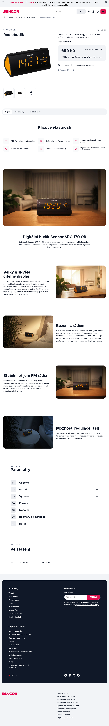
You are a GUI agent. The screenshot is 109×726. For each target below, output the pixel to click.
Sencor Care (14, 645)
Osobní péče (14, 600)
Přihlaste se (29, 2)
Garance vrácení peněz (66, 709)
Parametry (19, 112)
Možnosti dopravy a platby (20, 634)
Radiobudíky (31, 17)
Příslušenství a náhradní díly (20, 652)
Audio (21, 17)
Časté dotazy (14, 648)
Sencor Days (14, 610)
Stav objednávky (15, 631)
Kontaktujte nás (63, 712)
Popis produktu (64, 42)
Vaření (11, 593)
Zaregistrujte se (16, 2)
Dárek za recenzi (15, 658)
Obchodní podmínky (17, 638)
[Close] (106, 2)
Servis (11, 662)
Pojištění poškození (65, 718)
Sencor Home (62, 693)
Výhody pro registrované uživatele (19, 666)
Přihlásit (93, 597)
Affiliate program (15, 655)
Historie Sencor (63, 715)
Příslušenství (14, 607)
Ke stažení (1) (35, 112)
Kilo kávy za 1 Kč (15, 613)
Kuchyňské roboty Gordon (68, 702)
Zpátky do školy (15, 617)
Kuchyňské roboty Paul (66, 699)
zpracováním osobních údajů (87, 605)
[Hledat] (81, 11)
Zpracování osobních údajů (68, 706)
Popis (7, 112)
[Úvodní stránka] (4, 17)
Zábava (11, 17)
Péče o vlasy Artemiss (66, 696)
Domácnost (13, 596)
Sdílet (103, 30)
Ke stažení (46, 562)
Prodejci (12, 641)
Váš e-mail (68, 593)
